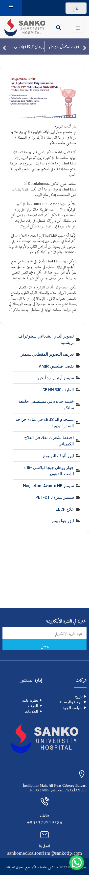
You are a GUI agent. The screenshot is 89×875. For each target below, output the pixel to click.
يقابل (76, 8)
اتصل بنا (44, 846)
